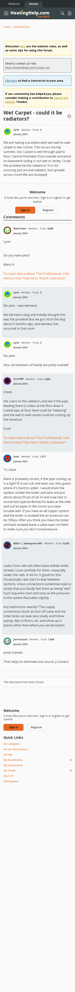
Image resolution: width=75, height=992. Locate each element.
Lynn (16, 129)
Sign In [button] (25, 210)
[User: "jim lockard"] (7, 641)
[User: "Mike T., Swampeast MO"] (7, 545)
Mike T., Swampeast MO (27, 543)
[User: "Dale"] (7, 458)
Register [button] (48, 210)
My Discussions (13, 765)
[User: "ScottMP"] (7, 381)
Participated (10, 781)
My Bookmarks (37, 760)
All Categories (12, 744)
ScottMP (18, 379)
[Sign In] (69, 13)
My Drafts (37, 770)
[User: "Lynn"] (7, 131)
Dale (16, 456)
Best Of (8, 776)
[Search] (62, 13)
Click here (11, 80)
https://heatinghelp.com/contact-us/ (27, 67)
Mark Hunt (19, 228)
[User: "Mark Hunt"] (7, 230)
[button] (69, 116)
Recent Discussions (15, 749)
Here (23, 46)
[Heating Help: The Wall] (30, 13)
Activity (7, 754)
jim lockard (20, 639)
